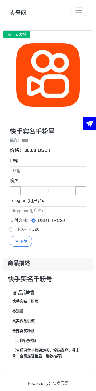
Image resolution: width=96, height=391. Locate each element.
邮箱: (14, 160)
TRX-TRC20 (27, 229)
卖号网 (18, 13)
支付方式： (20, 220)
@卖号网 (61, 383)
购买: (14, 180)
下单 (21, 241)
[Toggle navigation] (78, 12)
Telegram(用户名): (27, 200)
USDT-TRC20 (51, 220)
